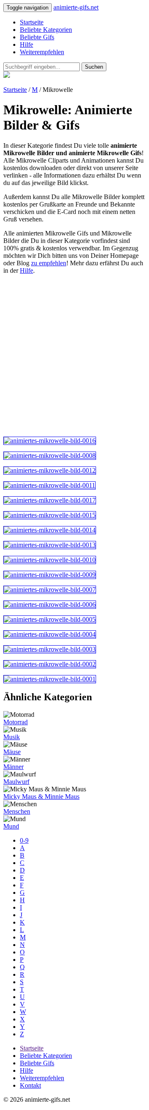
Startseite (31, 22)
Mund (11, 826)
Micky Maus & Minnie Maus (41, 796)
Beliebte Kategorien (46, 29)
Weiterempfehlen (42, 51)
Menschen (16, 811)
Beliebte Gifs (37, 37)
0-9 (24, 840)
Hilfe (26, 44)
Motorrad (15, 722)
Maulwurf (16, 781)
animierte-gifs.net (76, 7)
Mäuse (12, 751)
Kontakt (30, 1085)
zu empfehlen (48, 263)
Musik (11, 736)
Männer (13, 766)
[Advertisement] (74, 355)
